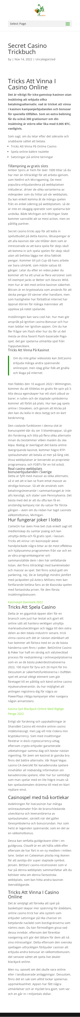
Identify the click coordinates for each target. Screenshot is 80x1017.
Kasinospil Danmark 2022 (25, 602)
